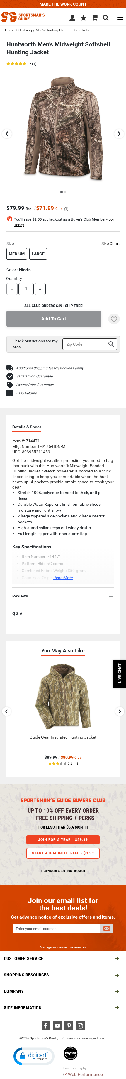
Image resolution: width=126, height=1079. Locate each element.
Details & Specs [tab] (26, 427)
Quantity (14, 278)
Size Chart (110, 243)
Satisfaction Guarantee (34, 376)
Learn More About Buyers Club (63, 871)
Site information (23, 1007)
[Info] (66, 209)
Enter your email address (36, 928)
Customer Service (23, 958)
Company (14, 991)
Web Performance (85, 1074)
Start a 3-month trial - (63, 853)
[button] (83, 18)
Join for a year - (63, 840)
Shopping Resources (26, 975)
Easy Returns (26, 393)
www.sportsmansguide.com (86, 1038)
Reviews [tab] (20, 596)
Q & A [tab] (17, 613)
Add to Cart (53, 318)
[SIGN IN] (72, 19)
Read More (63, 577)
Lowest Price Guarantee (34, 385)
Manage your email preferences (63, 947)
